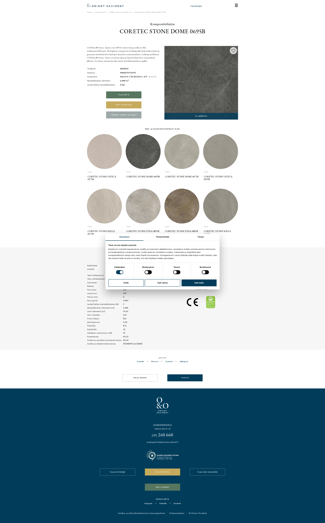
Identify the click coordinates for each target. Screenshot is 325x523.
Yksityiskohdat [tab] (162, 237)
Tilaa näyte (124, 95)
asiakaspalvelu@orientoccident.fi (162, 441)
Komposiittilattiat (100, 12)
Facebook (169, 361)
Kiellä (126, 283)
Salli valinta (162, 283)
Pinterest (154, 361)
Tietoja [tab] (201, 237)
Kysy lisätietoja (124, 105)
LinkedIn (140, 361)
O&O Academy (162, 487)
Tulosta (185, 378)
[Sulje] (236, 5)
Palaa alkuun (140, 378)
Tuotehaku (196, 6)
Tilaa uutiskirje (117, 472)
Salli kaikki (199, 283)
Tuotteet (89, 12)
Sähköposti (184, 361)
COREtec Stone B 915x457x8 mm (120, 12)
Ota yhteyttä (162, 472)
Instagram (148, 503)
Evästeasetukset (176, 513)
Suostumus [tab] (124, 237)
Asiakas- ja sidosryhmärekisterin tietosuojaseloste (141, 513)
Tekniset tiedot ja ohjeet (124, 115)
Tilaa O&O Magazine (207, 472)
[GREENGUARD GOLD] (201, 82)
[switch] (148, 272)
